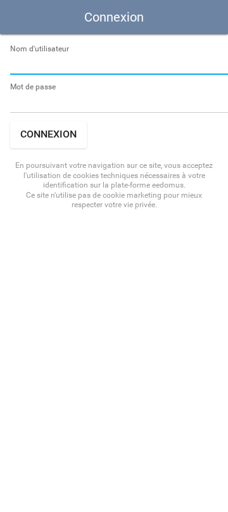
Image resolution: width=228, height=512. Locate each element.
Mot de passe (33, 86)
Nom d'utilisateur (39, 48)
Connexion (48, 134)
